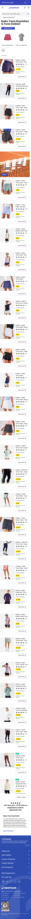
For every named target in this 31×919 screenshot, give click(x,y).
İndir (12, 2)
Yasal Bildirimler (4, 895)
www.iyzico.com (17, 891)
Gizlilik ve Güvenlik (5, 897)
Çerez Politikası (17, 895)
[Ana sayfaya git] (13, 8)
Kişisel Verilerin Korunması (19, 893)
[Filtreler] (3, 50)
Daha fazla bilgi (8, 831)
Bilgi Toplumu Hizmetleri (19, 897)
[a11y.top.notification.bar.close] (28, 3)
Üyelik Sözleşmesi (5, 893)
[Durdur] (25, 3)
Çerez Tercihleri (4, 899)
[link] (4, 174)
